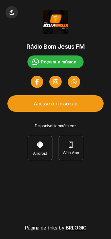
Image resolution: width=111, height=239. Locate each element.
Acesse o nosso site (55, 104)
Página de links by (56, 228)
